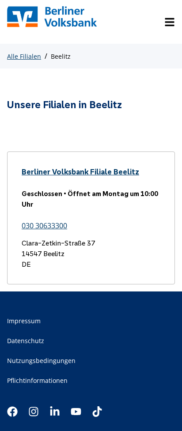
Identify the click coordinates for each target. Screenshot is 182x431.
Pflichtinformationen (37, 380)
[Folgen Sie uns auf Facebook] (12, 411)
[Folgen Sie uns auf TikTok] (97, 411)
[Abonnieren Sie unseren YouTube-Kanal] (76, 411)
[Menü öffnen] (169, 22)
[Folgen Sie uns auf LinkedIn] (54, 411)
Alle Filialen (24, 56)
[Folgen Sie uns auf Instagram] (33, 411)
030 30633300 (44, 226)
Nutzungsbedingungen (41, 360)
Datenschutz (25, 340)
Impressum (24, 321)
